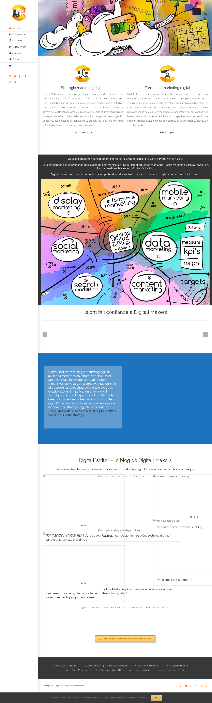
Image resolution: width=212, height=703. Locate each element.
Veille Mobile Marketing (140, 670)
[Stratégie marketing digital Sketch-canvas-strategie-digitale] (125, 179)
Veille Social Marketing (77, 670)
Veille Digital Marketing (65, 666)
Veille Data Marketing (117, 666)
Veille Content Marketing (146, 666)
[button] (45, 334)
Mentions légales (167, 670)
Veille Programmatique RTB (108, 670)
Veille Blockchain (92, 666)
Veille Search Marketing (177, 666)
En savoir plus (82, 132)
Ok (156, 697)
